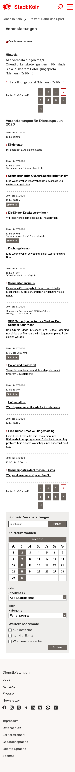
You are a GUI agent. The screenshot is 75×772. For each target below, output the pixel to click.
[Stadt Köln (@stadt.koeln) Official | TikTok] (56, 707)
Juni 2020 (37, 539)
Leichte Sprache (14, 749)
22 (13, 571)
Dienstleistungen (16, 672)
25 (38, 571)
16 (22, 565)
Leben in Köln (12, 19)
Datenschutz (11, 728)
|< (40, 92)
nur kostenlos (22, 630)
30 (22, 577)
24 (30, 571)
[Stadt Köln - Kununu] (40, 707)
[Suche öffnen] (60, 7)
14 (62, 558)
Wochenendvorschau (28, 641)
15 (13, 565)
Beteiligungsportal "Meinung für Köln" (36, 82)
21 (62, 565)
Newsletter (11, 700)
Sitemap (8, 756)
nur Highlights (23, 635)
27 (54, 571)
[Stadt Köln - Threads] (19, 707)
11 (38, 558)
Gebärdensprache (15, 742)
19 (46, 565)
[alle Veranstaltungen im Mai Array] (11, 539)
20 (54, 565)
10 (30, 558)
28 (62, 571)
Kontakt (8, 686)
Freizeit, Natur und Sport (46, 19)
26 (46, 571)
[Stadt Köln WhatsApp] (48, 707)
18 (38, 565)
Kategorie (15, 608)
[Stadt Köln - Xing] (26, 707)
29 (13, 577)
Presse (8, 693)
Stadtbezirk (16, 590)
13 (54, 558)
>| (40, 109)
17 (30, 565)
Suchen (57, 524)
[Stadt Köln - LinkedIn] (33, 707)
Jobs (6, 679)
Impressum (10, 721)
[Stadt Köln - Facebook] (4, 707)
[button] (70, 7)
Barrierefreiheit (13, 735)
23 (22, 571)
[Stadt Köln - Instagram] (12, 707)
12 (46, 558)
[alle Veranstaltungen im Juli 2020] (63, 539)
